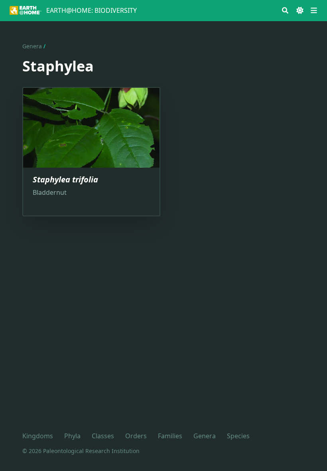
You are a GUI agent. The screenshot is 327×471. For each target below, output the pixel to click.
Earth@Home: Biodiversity (91, 10)
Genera (32, 46)
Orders (136, 435)
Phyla (72, 435)
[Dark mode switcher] (299, 10)
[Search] (285, 10)
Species (238, 435)
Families (170, 435)
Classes (103, 435)
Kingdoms (37, 435)
